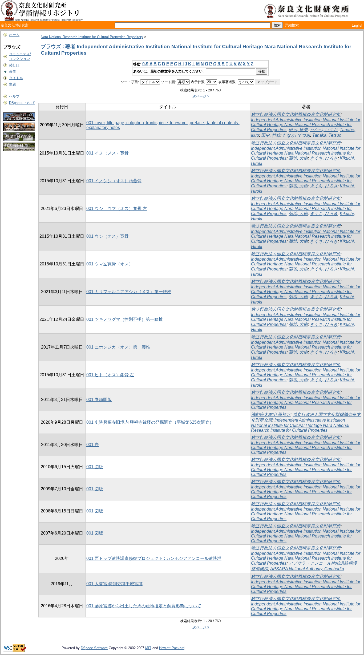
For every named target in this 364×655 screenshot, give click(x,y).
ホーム (14, 35)
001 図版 (94, 466)
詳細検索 (292, 25)
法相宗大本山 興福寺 (270, 414)
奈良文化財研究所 (15, 25)
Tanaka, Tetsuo (326, 135)
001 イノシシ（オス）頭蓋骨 (113, 181)
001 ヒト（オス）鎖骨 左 (110, 375)
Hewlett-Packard (171, 648)
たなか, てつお (296, 135)
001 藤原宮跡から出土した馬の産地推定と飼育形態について (143, 606)
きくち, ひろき (324, 158)
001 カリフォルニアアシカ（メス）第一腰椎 (128, 291)
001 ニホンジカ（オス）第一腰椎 (118, 347)
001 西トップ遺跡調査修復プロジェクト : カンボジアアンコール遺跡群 (153, 558)
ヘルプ (14, 96)
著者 (12, 72)
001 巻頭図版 (99, 399)
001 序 (92, 444)
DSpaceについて (22, 103)
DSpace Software (94, 648)
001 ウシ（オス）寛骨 (107, 236)
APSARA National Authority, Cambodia (307, 569)
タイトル (16, 78)
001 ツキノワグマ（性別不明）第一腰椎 (124, 319)
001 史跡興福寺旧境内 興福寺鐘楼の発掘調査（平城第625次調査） (150, 422)
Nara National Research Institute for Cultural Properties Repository (92, 37)
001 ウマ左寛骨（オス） (109, 264)
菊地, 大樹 (298, 158)
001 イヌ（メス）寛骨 (107, 153)
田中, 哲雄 (270, 135)
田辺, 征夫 (298, 129)
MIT (148, 648)
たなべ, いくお (324, 129)
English (357, 25)
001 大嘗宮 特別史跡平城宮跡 (114, 583)
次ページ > (200, 96)
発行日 (14, 65)
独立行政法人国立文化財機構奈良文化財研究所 (296, 114)
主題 (12, 84)
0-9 (145, 64)
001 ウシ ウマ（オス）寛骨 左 (116, 208)
